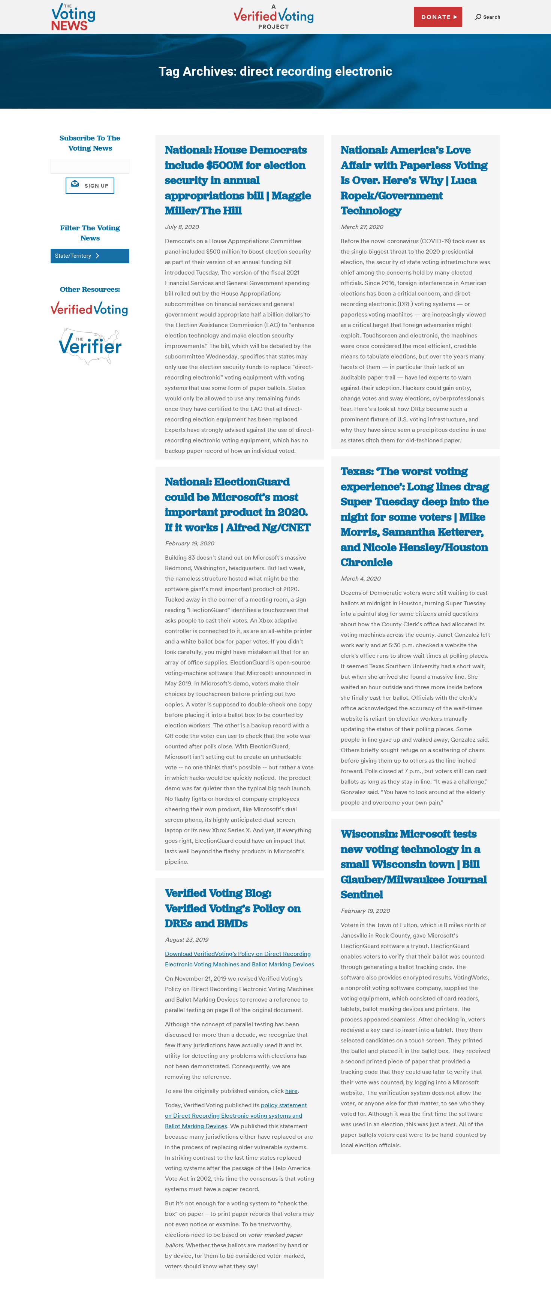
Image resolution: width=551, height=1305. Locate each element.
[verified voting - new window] (273, 30)
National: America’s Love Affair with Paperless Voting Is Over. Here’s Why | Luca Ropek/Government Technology (414, 180)
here (291, 1090)
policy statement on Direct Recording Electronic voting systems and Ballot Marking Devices (236, 1115)
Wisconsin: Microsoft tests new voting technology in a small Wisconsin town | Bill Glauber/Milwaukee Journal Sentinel (414, 864)
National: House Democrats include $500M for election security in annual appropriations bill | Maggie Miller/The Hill (238, 180)
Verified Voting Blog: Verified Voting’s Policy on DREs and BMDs (233, 908)
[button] (487, 17)
